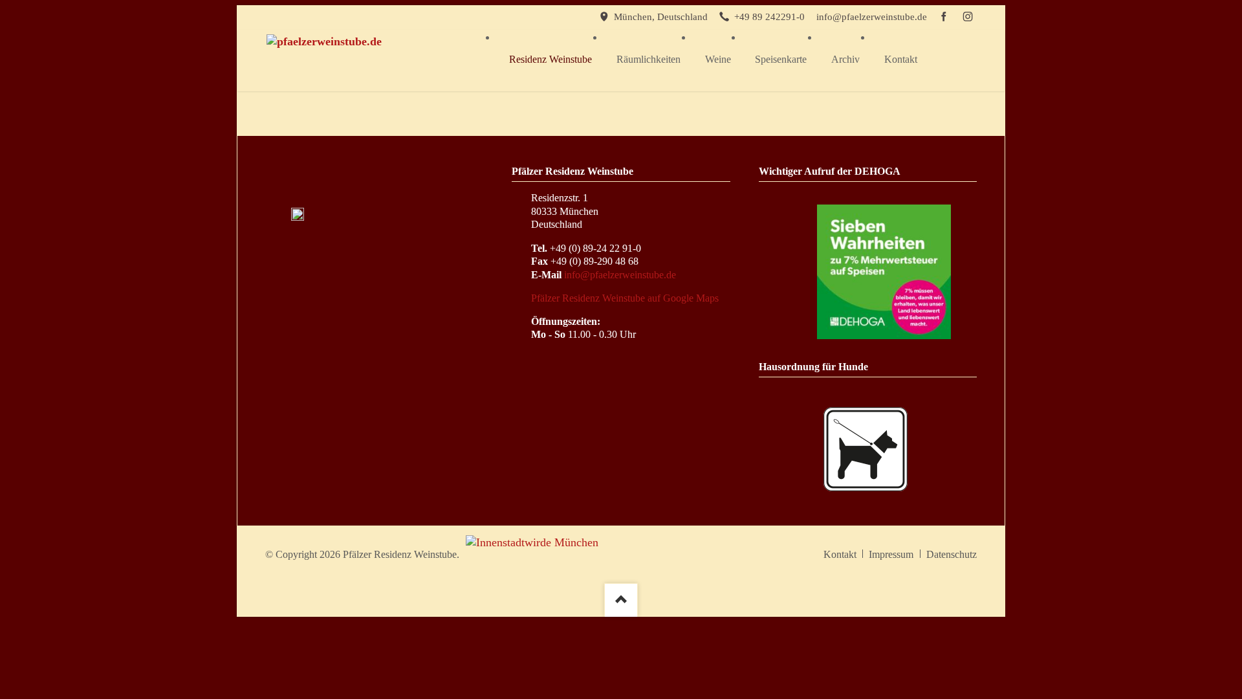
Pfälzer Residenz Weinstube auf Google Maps (625, 298)
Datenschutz (951, 554)
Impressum (891, 554)
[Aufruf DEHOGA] (884, 271)
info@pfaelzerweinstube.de (620, 274)
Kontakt (839, 554)
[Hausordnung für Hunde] (865, 449)
